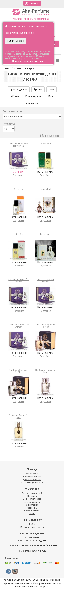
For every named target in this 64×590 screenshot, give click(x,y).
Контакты (32, 496)
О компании (32, 505)
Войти (32, 524)
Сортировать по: (12, 111)
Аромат (38, 89)
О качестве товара (32, 499)
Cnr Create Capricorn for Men (18, 371)
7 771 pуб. (18, 171)
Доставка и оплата (32, 479)
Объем (15, 96)
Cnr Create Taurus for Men (19, 416)
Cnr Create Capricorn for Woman (18, 145)
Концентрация (33, 96)
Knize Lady (45, 234)
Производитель (18, 89)
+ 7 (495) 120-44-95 (32, 551)
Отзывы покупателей (32, 493)
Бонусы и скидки (32, 502)
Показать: (9, 123)
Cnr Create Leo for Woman (45, 280)
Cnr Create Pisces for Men (45, 371)
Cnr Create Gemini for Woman (18, 280)
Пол (50, 96)
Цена (51, 89)
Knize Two (18, 189)
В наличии (32, 103)
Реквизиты (32, 508)
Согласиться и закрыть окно (28, 61)
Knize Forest (45, 144)
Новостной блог (32, 511)
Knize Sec (18, 234)
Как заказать (32, 474)
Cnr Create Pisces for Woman (19, 326)
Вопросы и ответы (32, 477)
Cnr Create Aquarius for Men (45, 326)
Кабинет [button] (35, 3)
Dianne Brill (45, 189)
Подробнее (18, 175)
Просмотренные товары (32, 527)
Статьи (32, 513)
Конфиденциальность (32, 482)
